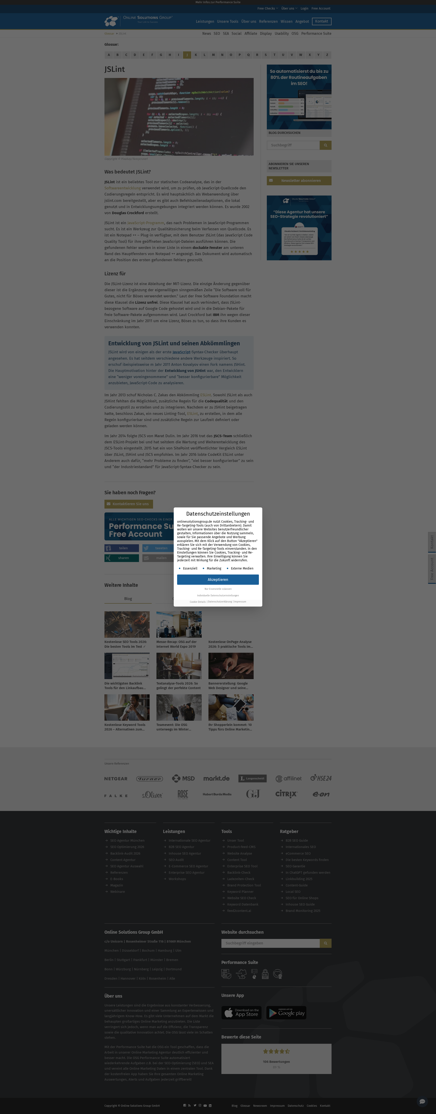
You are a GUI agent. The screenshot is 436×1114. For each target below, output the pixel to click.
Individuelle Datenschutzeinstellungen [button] (218, 595)
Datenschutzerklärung (220, 601)
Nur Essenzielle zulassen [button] (218, 588)
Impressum (240, 601)
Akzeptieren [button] (218, 579)
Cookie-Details (198, 601)
